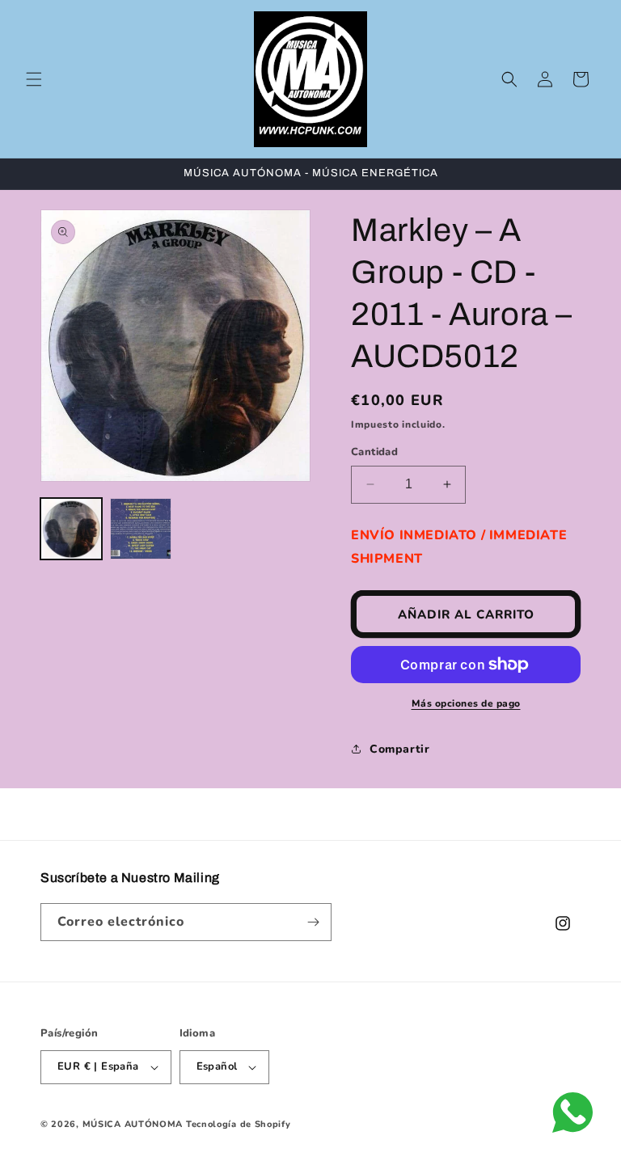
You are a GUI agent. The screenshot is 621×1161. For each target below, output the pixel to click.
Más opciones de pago (466, 703)
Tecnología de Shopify (238, 1124)
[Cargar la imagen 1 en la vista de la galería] (71, 528)
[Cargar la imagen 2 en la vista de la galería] (140, 528)
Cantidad (374, 452)
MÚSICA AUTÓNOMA (133, 1124)
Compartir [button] (399, 749)
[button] (34, 79)
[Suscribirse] (313, 922)
